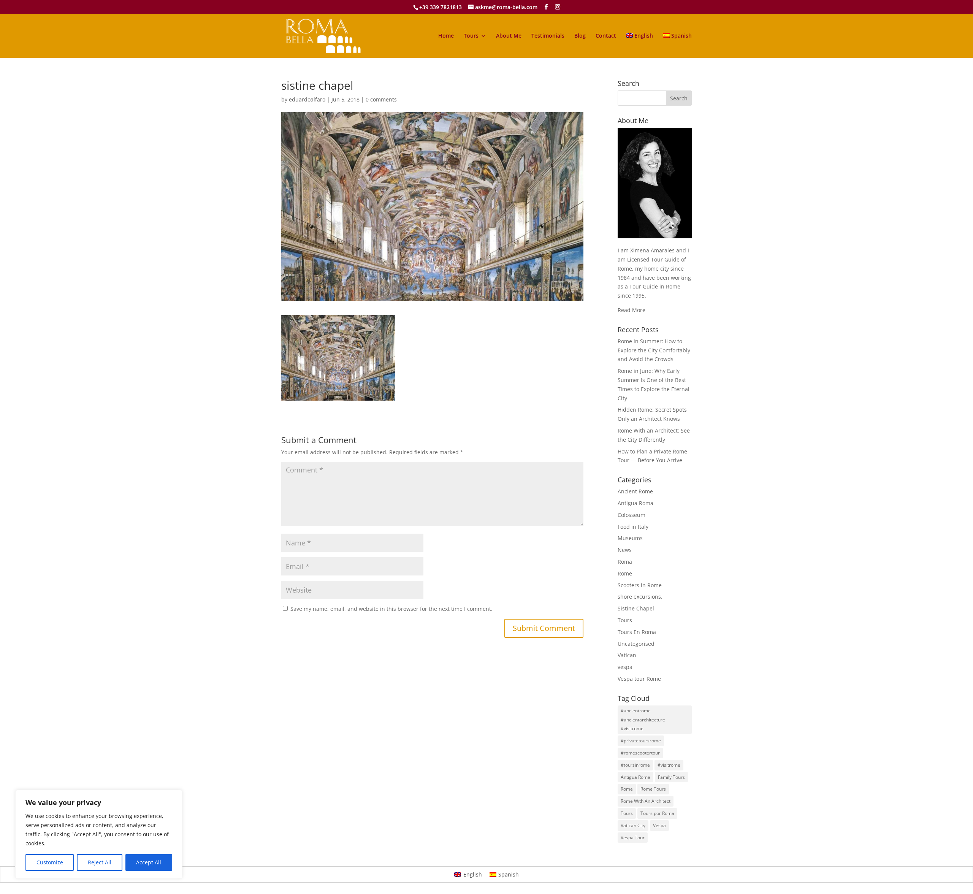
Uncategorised (636, 643)
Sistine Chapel (636, 608)
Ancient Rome (635, 491)
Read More (631, 310)
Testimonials (547, 36)
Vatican (627, 655)
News (625, 549)
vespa (625, 666)
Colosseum (631, 514)
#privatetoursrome (641, 740)
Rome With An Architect (645, 801)
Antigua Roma (635, 503)
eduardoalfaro (307, 99)
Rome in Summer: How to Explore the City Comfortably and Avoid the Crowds (654, 350)
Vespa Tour (633, 837)
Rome (625, 573)
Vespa (659, 825)
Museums (630, 538)
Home (446, 36)
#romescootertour (640, 753)
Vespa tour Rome (639, 678)
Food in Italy (633, 526)
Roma (625, 561)
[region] (98, 834)
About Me (508, 36)
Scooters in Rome (640, 585)
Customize (49, 862)
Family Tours (671, 777)
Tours (471, 36)
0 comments (381, 99)
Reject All (99, 862)
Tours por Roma (657, 813)
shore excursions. (640, 596)
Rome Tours (653, 789)
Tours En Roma (637, 632)
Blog (580, 36)
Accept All (148, 862)
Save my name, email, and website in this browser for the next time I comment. (391, 608)
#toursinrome (635, 765)
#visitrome (669, 765)
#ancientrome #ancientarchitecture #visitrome (643, 719)
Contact (606, 36)
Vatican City (633, 825)
